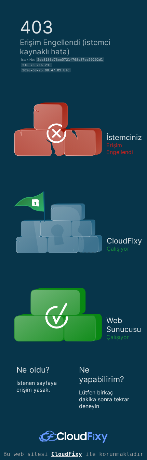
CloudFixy (66, 454)
